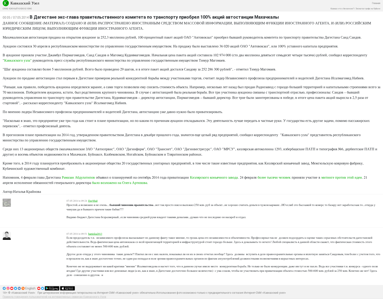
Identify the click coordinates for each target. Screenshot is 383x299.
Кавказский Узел (24, 3)
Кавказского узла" (18, 60)
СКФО (5, 9)
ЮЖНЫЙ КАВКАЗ (17, 9)
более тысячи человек (274, 177)
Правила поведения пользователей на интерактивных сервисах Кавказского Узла (54, 296)
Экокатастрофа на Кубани (368, 9)
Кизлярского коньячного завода (214, 177)
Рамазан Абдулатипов (78, 177)
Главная (376, 3)
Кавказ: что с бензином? (342, 9)
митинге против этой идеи (341, 177)
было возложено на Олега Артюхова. (120, 182)
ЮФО (29, 9)
